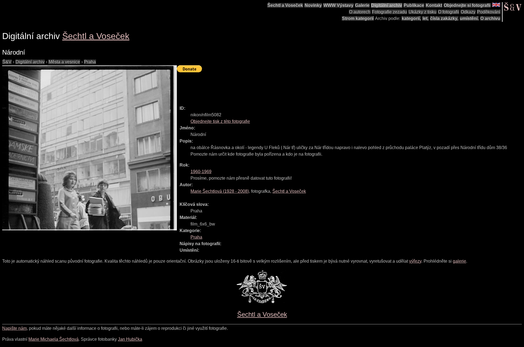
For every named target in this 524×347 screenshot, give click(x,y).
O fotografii (448, 12)
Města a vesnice (64, 62)
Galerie (362, 5)
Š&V (6, 62)
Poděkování (488, 12)
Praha (90, 62)
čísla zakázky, (444, 18)
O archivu (490, 18)
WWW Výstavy (338, 5)
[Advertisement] (276, 86)
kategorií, (411, 18)
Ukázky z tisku (422, 12)
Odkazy (468, 12)
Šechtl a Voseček (285, 5)
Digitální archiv (386, 5)
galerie (459, 261)
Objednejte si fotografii (467, 5)
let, (425, 18)
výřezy (415, 261)
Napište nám (14, 328)
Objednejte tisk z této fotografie (220, 121)
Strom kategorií (358, 18)
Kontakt (434, 5)
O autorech (359, 12)
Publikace (414, 5)
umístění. (469, 18)
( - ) (219, 191)
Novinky (313, 5)
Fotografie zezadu (389, 12)
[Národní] (89, 147)
